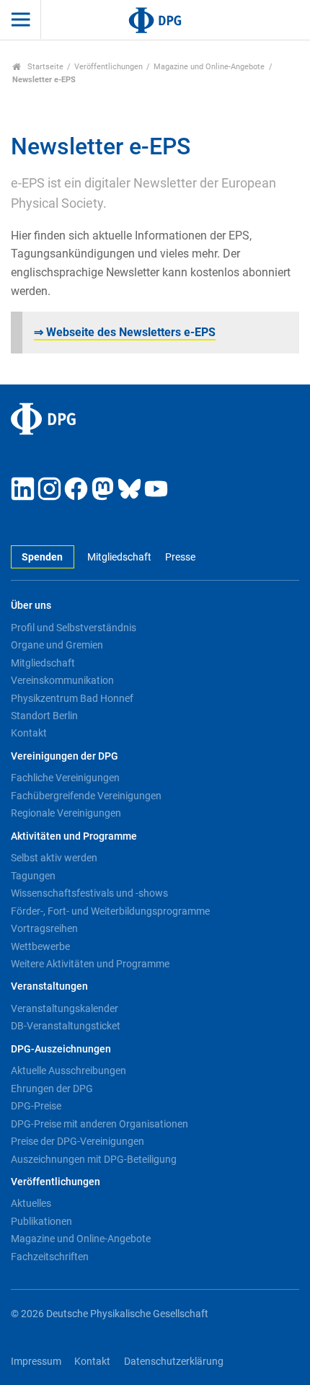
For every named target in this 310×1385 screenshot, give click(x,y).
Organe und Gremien (57, 645)
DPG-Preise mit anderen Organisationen (99, 1124)
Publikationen (41, 1221)
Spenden (42, 557)
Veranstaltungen (49, 986)
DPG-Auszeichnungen (61, 1049)
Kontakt (29, 733)
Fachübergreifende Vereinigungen (86, 795)
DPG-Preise (36, 1106)
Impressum (36, 1361)
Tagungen (33, 875)
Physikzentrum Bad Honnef (72, 698)
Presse (180, 557)
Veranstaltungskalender (64, 1008)
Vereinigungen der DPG (64, 756)
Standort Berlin (44, 715)
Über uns (31, 605)
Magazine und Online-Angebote (209, 66)
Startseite (44, 66)
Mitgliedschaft (119, 557)
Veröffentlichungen (108, 66)
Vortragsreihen (44, 928)
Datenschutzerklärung (173, 1361)
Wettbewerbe (40, 946)
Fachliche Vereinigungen (65, 777)
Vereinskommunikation (62, 680)
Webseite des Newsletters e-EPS (125, 332)
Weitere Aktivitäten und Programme (90, 964)
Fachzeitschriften (50, 1256)
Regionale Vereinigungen (66, 813)
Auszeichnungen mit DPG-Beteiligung (94, 1159)
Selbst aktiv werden (54, 857)
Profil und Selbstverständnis (73, 627)
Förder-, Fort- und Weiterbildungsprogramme (110, 911)
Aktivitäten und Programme (74, 836)
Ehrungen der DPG (52, 1088)
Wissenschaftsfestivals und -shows (89, 893)
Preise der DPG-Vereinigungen (77, 1141)
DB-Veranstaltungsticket (65, 1026)
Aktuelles (31, 1203)
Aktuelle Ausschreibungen (68, 1070)
